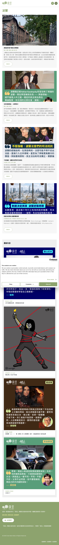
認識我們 (16, 515)
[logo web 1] (7, 2)
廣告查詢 (4, 515)
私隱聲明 (49, 541)
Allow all (48, 284)
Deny (10, 284)
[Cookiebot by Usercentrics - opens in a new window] (50, 260)
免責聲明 (54, 541)
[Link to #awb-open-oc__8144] (56, 3)
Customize (28, 284)
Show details (50, 279)
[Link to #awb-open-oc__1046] (52, 3)
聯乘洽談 (10, 515)
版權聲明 (44, 541)
